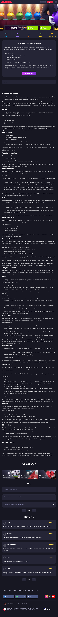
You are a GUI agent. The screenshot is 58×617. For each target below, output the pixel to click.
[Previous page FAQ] (24, 510)
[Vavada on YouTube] (53, 596)
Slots (5, 590)
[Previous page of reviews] (24, 579)
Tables (14, 590)
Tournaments (22, 590)
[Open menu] (56, 2)
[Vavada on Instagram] (46, 596)
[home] (6, 2)
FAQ (37, 590)
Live (10, 590)
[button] (56, 17)
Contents (30, 590)
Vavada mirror (29, 73)
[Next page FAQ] (34, 510)
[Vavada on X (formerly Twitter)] (49, 596)
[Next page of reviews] (34, 579)
